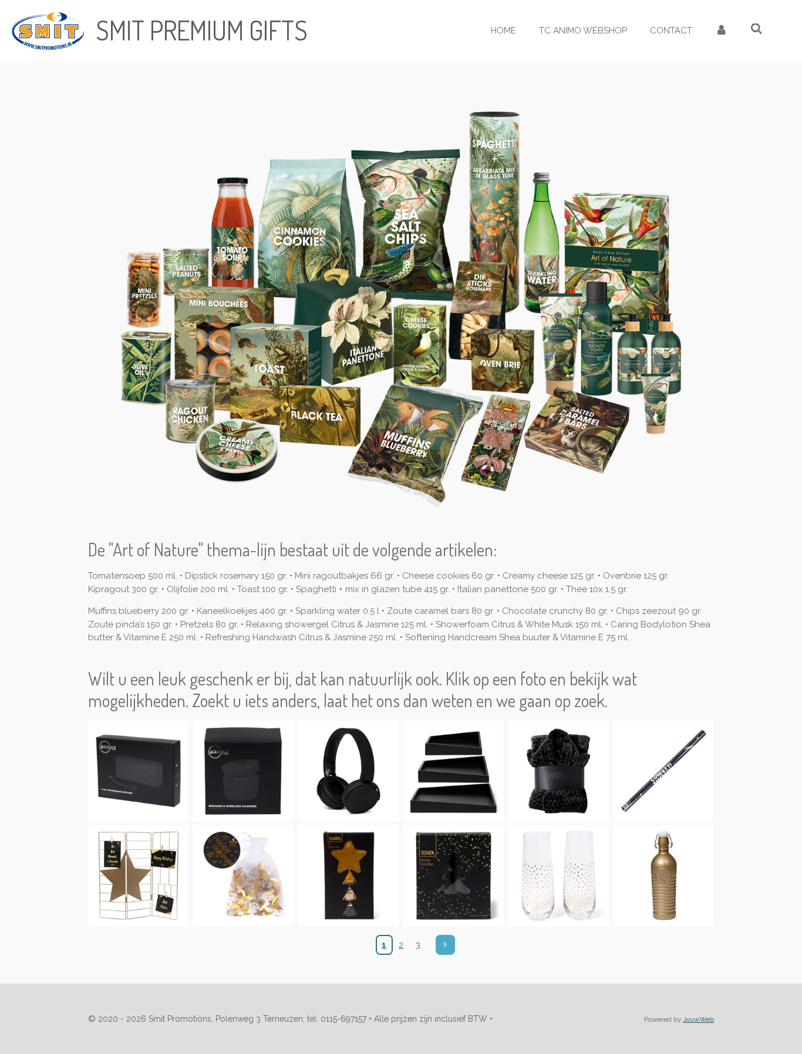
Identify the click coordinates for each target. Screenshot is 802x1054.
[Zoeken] (756, 29)
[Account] (721, 30)
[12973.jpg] (663, 770)
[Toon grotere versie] (401, 307)
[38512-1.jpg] (348, 770)
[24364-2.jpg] (663, 875)
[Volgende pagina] (446, 945)
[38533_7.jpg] (138, 770)
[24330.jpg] (558, 770)
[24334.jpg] (453, 875)
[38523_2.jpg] (243, 770)
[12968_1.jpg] (348, 875)
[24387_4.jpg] (453, 770)
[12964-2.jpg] (243, 875)
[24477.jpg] (138, 875)
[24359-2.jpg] (558, 875)
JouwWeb (698, 1019)
